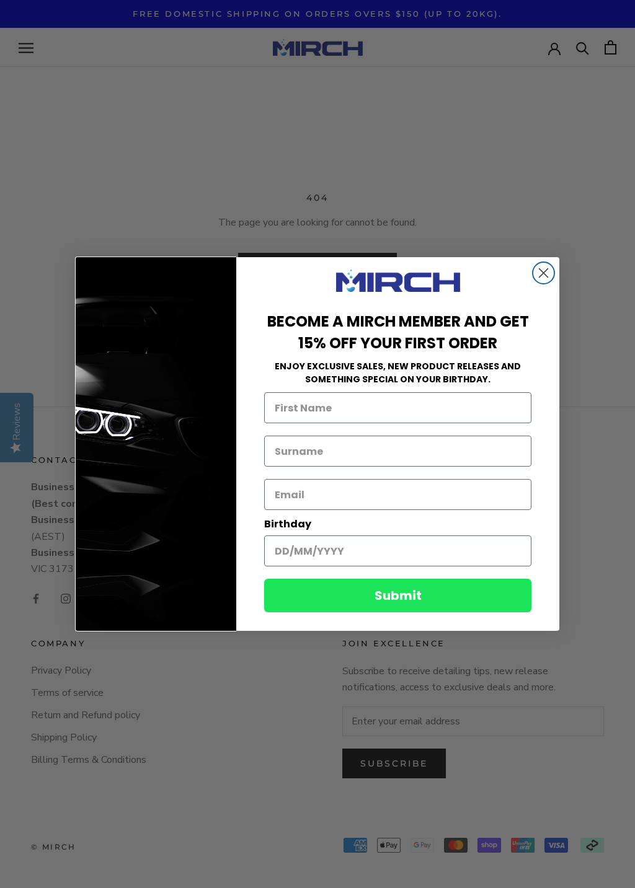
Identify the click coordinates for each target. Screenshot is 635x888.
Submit (398, 595)
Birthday (287, 524)
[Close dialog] (543, 273)
